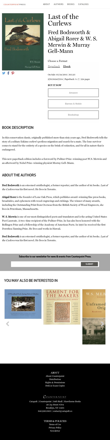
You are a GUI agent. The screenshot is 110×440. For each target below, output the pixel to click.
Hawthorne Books (72, 401)
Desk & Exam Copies (55, 385)
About (46, 4)
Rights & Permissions (55, 382)
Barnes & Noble (73, 103)
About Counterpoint (55, 376)
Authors (59, 4)
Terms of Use (55, 424)
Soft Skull (57, 401)
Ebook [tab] (67, 66)
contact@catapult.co (62, 411)
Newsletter (55, 431)
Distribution (55, 379)
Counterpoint (45, 401)
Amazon (73, 92)
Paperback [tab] (54, 66)
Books (71, 4)
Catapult (33, 401)
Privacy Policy (55, 427)
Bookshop (73, 114)
